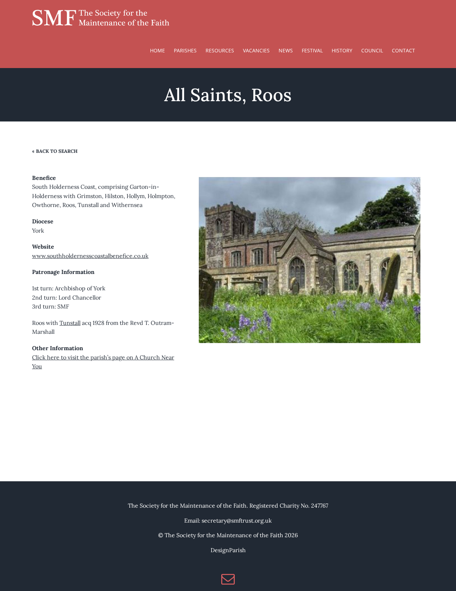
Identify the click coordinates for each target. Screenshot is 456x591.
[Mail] (228, 579)
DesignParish (228, 550)
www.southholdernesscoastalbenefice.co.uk (90, 255)
